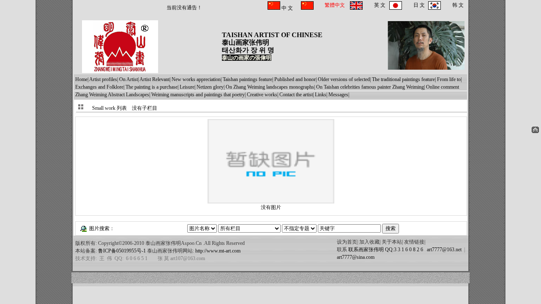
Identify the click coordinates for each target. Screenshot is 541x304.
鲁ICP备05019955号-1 (122, 251)
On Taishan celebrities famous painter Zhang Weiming (370, 87)
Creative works (262, 95)
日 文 (419, 5)
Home (81, 79)
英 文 (379, 5)
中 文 (286, 8)
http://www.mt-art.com (217, 251)
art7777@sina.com (355, 257)
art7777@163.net (443, 249)
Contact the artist (296, 95)
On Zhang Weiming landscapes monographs (270, 87)
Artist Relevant (154, 79)
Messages (338, 95)
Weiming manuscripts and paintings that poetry (198, 95)
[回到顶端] (535, 131)
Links (320, 95)
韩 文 (458, 5)
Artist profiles (103, 79)
